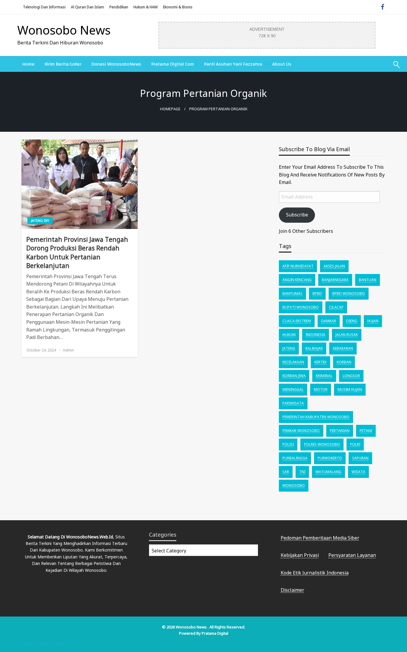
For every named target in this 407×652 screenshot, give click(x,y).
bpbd (317, 293)
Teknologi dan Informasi (44, 7)
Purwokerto (330, 458)
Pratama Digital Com (172, 64)
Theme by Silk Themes (43, 643)
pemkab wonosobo (301, 430)
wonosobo (293, 485)
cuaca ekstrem (296, 320)
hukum (289, 334)
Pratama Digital (215, 633)
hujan (372, 320)
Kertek (320, 362)
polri (355, 444)
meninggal (293, 389)
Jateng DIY (40, 220)
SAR (285, 471)
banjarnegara (335, 279)
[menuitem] (28, 64)
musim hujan (350, 389)
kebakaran (343, 348)
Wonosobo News (64, 30)
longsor (351, 375)
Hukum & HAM (145, 7)
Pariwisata (293, 403)
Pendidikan (118, 7)
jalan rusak (346, 334)
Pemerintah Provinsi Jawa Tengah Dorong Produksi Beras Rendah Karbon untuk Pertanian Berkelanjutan (77, 252)
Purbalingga (294, 458)
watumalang (328, 471)
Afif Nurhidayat (297, 266)
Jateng (288, 348)
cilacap (336, 307)
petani (366, 430)
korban (344, 362)
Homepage (170, 108)
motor (320, 389)
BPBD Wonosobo (348, 293)
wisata (358, 471)
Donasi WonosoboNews (116, 64)
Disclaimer (292, 590)
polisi (288, 444)
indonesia (315, 334)
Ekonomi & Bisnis (177, 7)
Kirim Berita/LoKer (63, 64)
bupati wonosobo (300, 307)
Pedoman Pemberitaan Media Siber (320, 538)
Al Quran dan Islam (87, 7)
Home (28, 64)
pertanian (339, 430)
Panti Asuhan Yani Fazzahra (233, 64)
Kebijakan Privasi (300, 555)
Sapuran (360, 458)
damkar (328, 320)
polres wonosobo (322, 444)
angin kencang (297, 279)
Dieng (351, 320)
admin (68, 350)
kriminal (324, 375)
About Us (281, 64)
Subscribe (297, 214)
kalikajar (314, 348)
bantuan (367, 279)
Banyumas (292, 293)
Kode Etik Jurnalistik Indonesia (315, 572)
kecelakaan (293, 362)
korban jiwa (294, 375)
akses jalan (334, 266)
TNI (302, 471)
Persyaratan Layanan (352, 555)
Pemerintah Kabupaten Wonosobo (315, 416)
